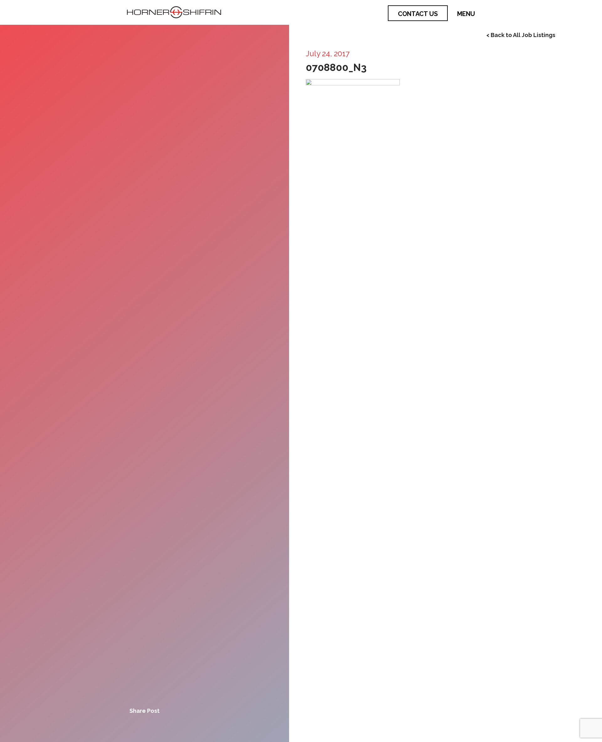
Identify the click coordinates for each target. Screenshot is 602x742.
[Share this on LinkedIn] (166, 726)
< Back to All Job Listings (520, 35)
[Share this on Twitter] (144, 726)
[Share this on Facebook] (123, 726)
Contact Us (418, 14)
